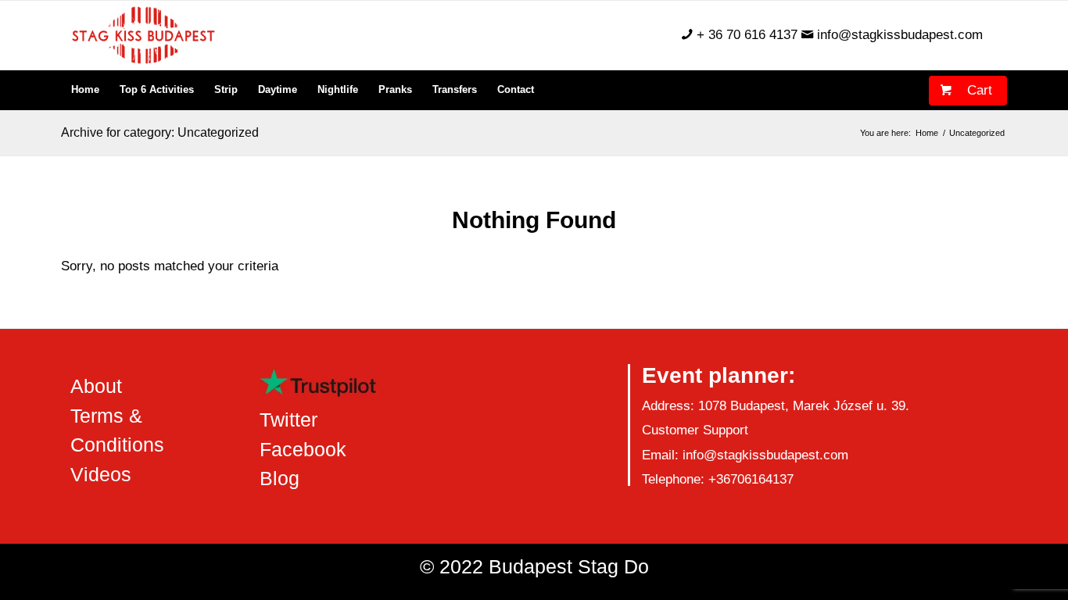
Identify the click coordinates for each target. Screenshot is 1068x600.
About (96, 386)
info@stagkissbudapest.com (900, 34)
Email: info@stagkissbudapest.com (745, 455)
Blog (279, 478)
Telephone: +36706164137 (718, 479)
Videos (100, 474)
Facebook (303, 449)
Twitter (288, 419)
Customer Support (695, 430)
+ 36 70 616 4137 (747, 34)
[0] (940, 83)
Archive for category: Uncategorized (160, 132)
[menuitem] (85, 89)
